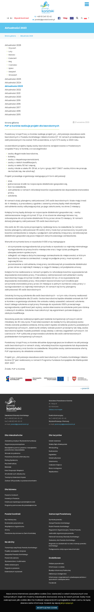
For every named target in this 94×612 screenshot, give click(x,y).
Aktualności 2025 (13, 79)
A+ (11, 18)
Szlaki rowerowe (55, 441)
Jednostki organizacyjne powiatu (61, 533)
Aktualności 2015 (13, 114)
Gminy (7, 530)
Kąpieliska (52, 454)
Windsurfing (53, 448)
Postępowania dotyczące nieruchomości (64, 549)
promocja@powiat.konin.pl (65, 424)
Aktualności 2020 (13, 96)
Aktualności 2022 (13, 89)
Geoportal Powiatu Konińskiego (16, 554)
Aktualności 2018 (13, 103)
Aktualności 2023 (26, 36)
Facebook (52, 583)
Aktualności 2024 (13, 82)
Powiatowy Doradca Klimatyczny (17, 457)
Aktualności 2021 (12, 93)
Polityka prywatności (56, 563)
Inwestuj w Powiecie (12, 498)
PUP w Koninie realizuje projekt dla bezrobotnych (32, 126)
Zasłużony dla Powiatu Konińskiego (62, 540)
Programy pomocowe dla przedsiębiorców (21, 505)
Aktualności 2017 (13, 107)
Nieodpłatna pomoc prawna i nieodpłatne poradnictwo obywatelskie (20, 449)
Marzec (12, 54)
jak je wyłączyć (66, 603)
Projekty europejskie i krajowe (15, 551)
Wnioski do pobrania (12, 453)
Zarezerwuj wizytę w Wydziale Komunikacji (20, 441)
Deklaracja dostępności (58, 574)
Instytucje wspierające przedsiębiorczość (20, 502)
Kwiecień (13, 58)
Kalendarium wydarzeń (13, 572)
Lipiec (11, 68)
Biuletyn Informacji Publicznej (59, 570)
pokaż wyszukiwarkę (77, 18)
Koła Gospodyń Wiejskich (14, 470)
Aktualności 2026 (13, 45)
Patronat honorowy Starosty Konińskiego (64, 537)
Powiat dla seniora (12, 558)
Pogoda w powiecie (12, 568)
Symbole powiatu (55, 520)
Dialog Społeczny (11, 460)
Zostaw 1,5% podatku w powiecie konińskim (21, 481)
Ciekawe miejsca (55, 465)
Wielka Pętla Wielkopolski (58, 444)
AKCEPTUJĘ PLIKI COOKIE (47, 607)
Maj (10, 61)
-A (8, 18)
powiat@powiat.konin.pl (45, 19)
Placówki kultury (11, 464)
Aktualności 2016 (13, 111)
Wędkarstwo (53, 472)
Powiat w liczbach (11, 495)
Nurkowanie (53, 451)
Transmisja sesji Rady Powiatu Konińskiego (21, 548)
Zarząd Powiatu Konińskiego (59, 523)
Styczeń (12, 48)
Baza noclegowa (55, 468)
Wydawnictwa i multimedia (15, 561)
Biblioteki (8, 467)
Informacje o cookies (57, 567)
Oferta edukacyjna (12, 565)
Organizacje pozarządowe (14, 444)
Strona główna (10, 36)
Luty (10, 51)
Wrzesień (13, 75)
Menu (86, 4)
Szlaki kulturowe (55, 458)
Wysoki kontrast (21, 18)
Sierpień (12, 71)
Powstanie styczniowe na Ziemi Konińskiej (20, 533)
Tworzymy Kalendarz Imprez (15, 477)
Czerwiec (13, 65)
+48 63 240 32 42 (44, 16)
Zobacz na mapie (55, 409)
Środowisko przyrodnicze (14, 523)
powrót (85, 388)
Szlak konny (53, 461)
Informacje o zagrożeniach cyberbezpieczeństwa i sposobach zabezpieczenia (67, 578)
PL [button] (82, 18)
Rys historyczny (10, 520)
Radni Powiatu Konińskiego (59, 526)
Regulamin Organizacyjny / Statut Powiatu (65, 530)
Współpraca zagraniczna (14, 526)
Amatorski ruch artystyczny (15, 474)
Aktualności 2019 (12, 100)
